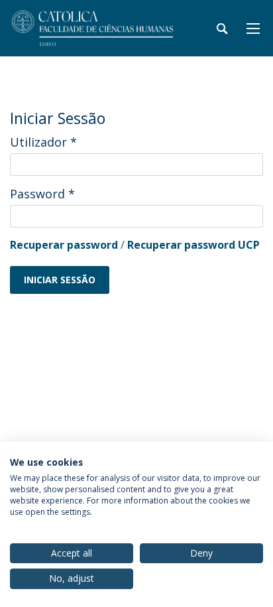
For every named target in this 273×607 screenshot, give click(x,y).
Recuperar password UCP (193, 244)
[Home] (93, 28)
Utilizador (43, 142)
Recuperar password (64, 244)
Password (42, 194)
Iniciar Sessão (59, 279)
